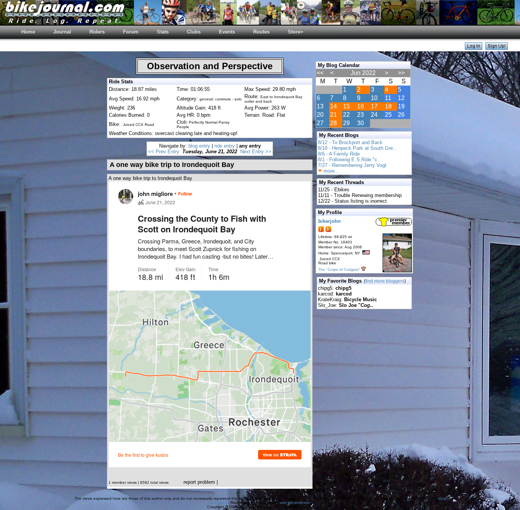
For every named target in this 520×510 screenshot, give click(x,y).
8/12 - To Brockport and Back (350, 142)
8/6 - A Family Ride (339, 154)
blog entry (199, 146)
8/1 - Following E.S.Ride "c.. (349, 159)
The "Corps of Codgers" (339, 269)
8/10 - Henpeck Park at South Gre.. (357, 148)
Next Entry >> (255, 151)
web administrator (294, 502)
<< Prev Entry (163, 151)
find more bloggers (384, 281)
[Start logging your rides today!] (496, 47)
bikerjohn (329, 221)
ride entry (224, 146)
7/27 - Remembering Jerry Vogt (352, 165)
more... (330, 171)
